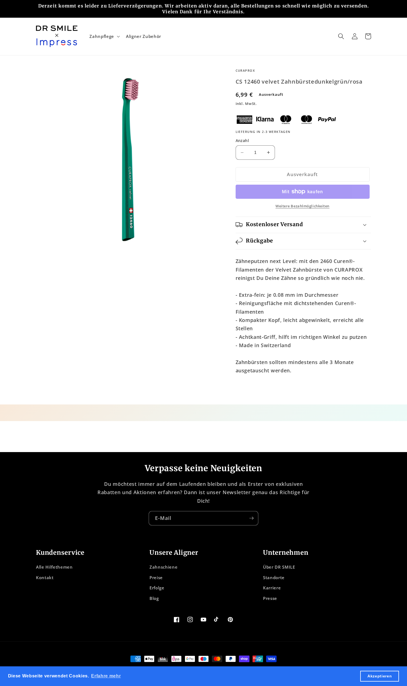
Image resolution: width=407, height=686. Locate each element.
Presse (270, 598)
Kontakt (45, 578)
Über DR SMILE (279, 567)
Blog (154, 598)
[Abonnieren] (251, 518)
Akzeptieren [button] (379, 676)
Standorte (274, 578)
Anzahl (242, 140)
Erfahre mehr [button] (106, 676)
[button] (104, 36)
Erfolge (157, 588)
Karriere (272, 588)
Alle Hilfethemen (54, 567)
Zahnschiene (163, 567)
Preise (156, 578)
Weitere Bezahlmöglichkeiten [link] (302, 205)
